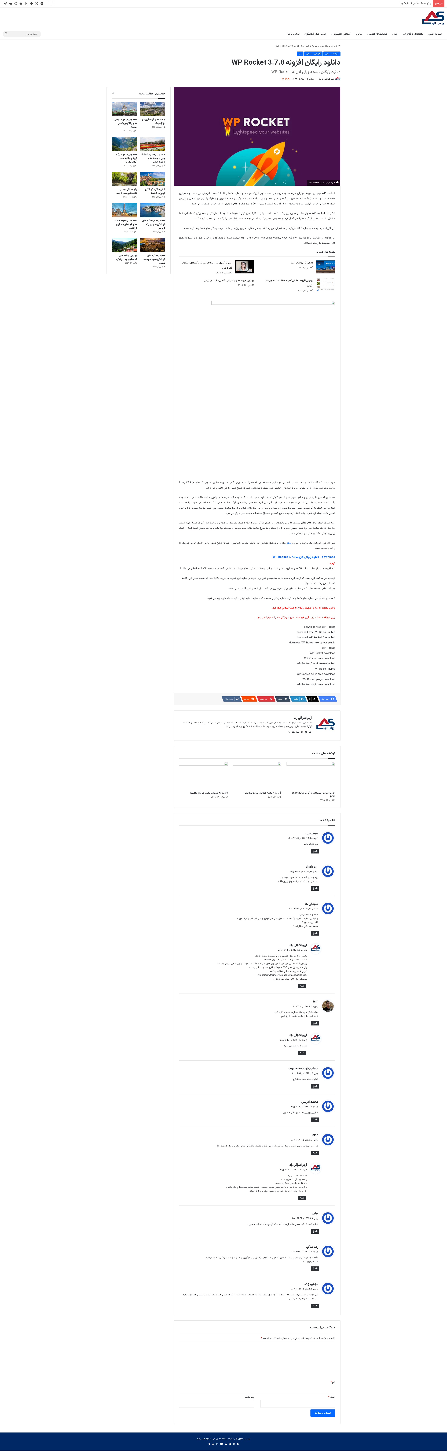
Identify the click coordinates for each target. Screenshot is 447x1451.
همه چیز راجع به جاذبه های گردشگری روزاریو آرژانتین (125, 224)
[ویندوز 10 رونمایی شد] (325, 266)
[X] (302, 732)
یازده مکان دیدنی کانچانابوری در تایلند (126, 191)
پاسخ (315, 851)
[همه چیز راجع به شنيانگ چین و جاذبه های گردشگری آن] (152, 144)
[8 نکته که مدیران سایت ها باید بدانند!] (203, 776)
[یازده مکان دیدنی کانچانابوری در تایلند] (124, 179)
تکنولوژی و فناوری (413, 34)
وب (395, 34)
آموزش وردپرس (313, 54)
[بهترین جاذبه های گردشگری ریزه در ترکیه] (124, 245)
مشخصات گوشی (378, 34)
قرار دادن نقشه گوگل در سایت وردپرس (262, 793)
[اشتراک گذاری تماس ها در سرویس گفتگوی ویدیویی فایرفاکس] (244, 266)
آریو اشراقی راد (328, 79)
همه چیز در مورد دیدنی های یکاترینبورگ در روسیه (125, 123)
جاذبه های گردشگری (315, 34)
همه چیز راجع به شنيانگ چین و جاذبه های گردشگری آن (153, 158)
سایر (359, 34)
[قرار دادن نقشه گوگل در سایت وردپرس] (257, 776)
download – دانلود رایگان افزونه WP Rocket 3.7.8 (304, 557)
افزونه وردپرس (320, 46)
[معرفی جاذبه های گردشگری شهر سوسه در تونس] (152, 245)
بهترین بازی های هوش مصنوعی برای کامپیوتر (409, 3)
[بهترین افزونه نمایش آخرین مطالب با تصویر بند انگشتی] (325, 284)
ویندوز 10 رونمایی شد (302, 263)
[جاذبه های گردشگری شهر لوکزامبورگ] (152, 109)
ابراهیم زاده (311, 1284)
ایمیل (331, 1397)
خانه (336, 46)
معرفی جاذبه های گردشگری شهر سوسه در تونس (154, 259)
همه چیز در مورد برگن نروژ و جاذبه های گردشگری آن (126, 158)
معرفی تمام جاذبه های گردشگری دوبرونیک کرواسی (153, 224)
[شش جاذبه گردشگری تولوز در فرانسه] (152, 179)
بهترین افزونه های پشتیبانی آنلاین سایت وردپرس (229, 281)
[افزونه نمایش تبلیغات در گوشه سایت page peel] (311, 776)
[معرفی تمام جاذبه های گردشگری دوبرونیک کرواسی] (152, 210)
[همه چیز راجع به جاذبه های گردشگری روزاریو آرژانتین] (124, 210)
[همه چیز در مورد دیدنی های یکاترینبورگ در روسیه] (124, 109)
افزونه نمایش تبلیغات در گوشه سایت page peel (313, 794)
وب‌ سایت (249, 1397)
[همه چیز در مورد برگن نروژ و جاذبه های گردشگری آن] (124, 144)
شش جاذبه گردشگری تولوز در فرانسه (155, 191)
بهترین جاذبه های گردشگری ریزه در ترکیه (126, 257)
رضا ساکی (312, 1247)
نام (333, 1382)
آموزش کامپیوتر (341, 34)
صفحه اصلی (435, 34)
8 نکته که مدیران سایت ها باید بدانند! (209, 793)
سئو (289, 543)
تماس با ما (294, 34)
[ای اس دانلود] (433, 18)
